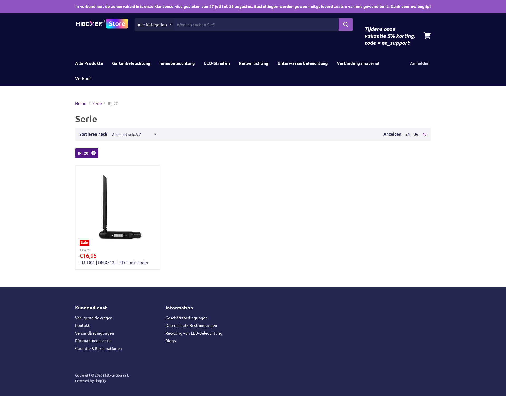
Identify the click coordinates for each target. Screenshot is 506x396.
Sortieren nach (93, 134)
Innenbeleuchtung (177, 63)
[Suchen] (346, 24)
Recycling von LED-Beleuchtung (194, 332)
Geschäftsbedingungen (187, 317)
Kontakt (82, 325)
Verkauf (83, 78)
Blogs (171, 340)
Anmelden (420, 63)
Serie (97, 103)
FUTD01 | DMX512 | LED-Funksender (114, 262)
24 (408, 134)
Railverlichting (254, 63)
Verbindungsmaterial (358, 63)
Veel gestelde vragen (94, 317)
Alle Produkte (89, 63)
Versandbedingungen (94, 332)
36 (416, 134)
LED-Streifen (217, 63)
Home (80, 103)
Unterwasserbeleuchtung (303, 63)
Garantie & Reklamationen (98, 348)
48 (424, 134)
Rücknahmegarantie (93, 340)
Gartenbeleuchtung (131, 63)
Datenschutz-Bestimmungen (191, 325)
